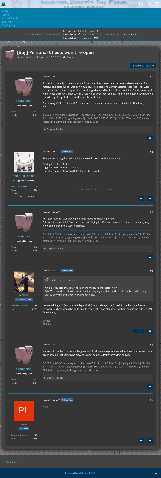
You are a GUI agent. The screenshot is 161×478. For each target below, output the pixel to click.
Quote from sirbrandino (62, 280)
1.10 (121, 34)
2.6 (51, 34)
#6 (151, 399)
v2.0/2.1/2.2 (29, 34)
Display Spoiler (55, 129)
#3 (151, 212)
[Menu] (157, 4)
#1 (151, 76)
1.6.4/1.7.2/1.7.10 (91, 34)
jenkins (93, 30)
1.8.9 (106, 34)
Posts (13, 111)
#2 (151, 151)
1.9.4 (113, 34)
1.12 (135, 34)
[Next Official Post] (141, 198)
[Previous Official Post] (135, 331)
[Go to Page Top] (156, 473)
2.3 (40, 34)
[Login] (149, 4)
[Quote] (150, 138)
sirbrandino (27, 57)
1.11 (128, 34)
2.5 (46, 34)
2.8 (63, 34)
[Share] (153, 66)
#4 (151, 270)
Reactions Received (19, 186)
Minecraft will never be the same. (96, 189)
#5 (151, 344)
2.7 (57, 34)
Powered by (80, 473)
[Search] (141, 4)
